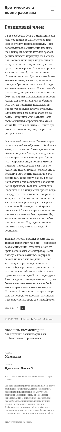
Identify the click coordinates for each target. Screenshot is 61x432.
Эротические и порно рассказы (20, 10)
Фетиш (49, 319)
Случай (37, 319)
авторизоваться (31, 338)
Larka (26, 319)
